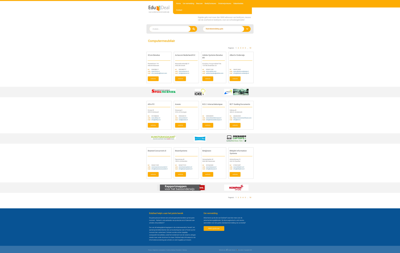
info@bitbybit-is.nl (238, 169)
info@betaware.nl (211, 169)
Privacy (150, 250)
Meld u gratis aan (214, 228)
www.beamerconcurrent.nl (159, 167)
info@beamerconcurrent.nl (159, 169)
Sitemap (185, 250)
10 (250, 48)
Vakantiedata (238, 3)
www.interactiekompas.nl (213, 118)
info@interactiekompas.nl (214, 120)
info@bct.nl (236, 120)
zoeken (194, 29)
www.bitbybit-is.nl (238, 167)
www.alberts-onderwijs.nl (241, 71)
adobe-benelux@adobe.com (214, 73)
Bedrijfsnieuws (210, 3)
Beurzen (199, 3)
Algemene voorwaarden (159, 250)
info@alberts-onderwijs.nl (241, 73)
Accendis (240, 250)
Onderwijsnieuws (224, 3)
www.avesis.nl (183, 118)
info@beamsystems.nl (185, 169)
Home (178, 3)
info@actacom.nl (184, 73)
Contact (179, 10)
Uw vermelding (188, 3)
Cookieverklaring (170, 250)
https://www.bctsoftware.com (242, 118)
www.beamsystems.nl (185, 167)
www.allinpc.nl (155, 118)
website (153, 79)
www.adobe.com (211, 71)
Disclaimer (178, 250)
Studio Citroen (231, 250)
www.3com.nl (155, 71)
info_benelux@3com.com (159, 73)
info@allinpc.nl (155, 120)
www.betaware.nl (211, 167)
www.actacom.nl (184, 71)
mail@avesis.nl (183, 120)
